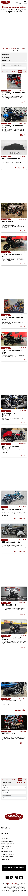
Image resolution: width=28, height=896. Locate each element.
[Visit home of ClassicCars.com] (14, 819)
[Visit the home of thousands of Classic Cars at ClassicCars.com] (6, 2)
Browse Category (6, 54)
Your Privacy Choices (7, 857)
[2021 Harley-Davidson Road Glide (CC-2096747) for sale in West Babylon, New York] (14, 339)
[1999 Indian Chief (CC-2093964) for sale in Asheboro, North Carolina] (14, 722)
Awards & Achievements (8, 854)
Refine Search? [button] (21, 782)
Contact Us (4, 838)
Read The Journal (6, 846)
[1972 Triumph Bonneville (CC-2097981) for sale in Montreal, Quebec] (14, 147)
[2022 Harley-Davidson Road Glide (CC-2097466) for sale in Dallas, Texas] (14, 114)
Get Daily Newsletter (14, 868)
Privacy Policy (5, 849)
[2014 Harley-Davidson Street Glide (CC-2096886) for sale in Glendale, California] (14, 306)
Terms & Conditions (7, 851)
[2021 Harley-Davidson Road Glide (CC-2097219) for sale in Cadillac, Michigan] (14, 243)
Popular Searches (6, 60)
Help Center (4, 833)
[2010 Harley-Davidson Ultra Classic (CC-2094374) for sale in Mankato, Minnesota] (14, 627)
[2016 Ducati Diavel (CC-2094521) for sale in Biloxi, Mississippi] (14, 594)
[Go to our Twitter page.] (11, 878)
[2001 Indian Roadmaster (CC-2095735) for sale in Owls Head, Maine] (14, 531)
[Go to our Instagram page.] (16, 878)
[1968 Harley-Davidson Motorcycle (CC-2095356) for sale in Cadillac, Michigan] (14, 435)
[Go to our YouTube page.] (21, 878)
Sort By (3, 66)
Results (20, 66)
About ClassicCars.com (8, 836)
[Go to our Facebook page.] (7, 878)
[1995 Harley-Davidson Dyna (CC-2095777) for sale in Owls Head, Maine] (14, 498)
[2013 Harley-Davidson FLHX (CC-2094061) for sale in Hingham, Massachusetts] (14, 689)
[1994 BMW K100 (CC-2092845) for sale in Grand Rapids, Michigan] (14, 210)
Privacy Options (5, 859)
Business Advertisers (7, 841)
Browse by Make (5, 57)
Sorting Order (13, 66)
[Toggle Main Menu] (25, 2)
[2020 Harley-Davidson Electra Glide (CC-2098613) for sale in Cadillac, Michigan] (14, 81)
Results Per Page (6, 795)
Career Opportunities (7, 844)
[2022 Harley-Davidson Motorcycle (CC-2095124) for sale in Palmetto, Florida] (14, 402)
